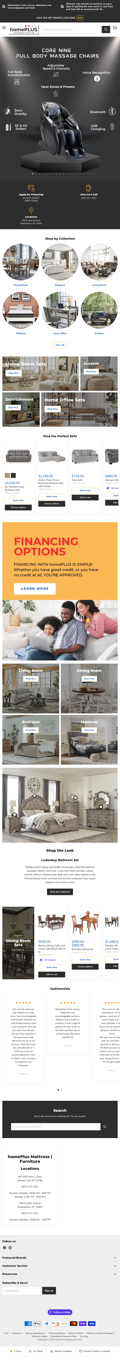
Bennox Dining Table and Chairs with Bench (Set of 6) (51, 948)
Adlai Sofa (77, 480)
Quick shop (18, 500)
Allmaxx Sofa (112, 480)
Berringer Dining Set (82, 949)
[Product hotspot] (34, 795)
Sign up (49, 1290)
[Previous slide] (8, 109)
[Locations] (31, 216)
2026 (80, 18)
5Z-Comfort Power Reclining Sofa (14, 488)
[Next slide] (111, 109)
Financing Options (57, 1333)
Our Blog (84, 1336)
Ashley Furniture (12, 493)
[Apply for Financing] (31, 194)
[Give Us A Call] (89, 194)
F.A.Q (5, 1333)
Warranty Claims (39, 1336)
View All (60, 345)
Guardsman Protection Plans (64, 1336)
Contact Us (17, 1333)
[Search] (106, 29)
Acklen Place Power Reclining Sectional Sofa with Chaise (50, 483)
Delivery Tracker (75, 1333)
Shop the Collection (60, 891)
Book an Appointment (35, 1333)
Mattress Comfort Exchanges (100, 1333)
